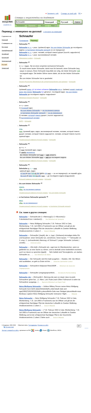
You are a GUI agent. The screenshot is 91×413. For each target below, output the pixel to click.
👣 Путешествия (9, 327)
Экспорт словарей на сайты (10, 330)
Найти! (77, 22)
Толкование (23, 41)
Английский (5, 54)
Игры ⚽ (54, 26)
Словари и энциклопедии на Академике (34, 18)
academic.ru (7, 25)
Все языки (5, 47)
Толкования (21, 26)
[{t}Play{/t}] (29, 44)
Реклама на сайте (43, 325)
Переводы (31, 26)
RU (79, 13)
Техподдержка (32, 325)
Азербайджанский (7, 50)
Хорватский (5, 68)
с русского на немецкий (52, 32)
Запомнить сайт (53, 13)
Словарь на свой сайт (69, 13)
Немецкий (5, 40)
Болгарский (5, 57)
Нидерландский (6, 61)
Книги (43, 26)
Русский (4, 64)
